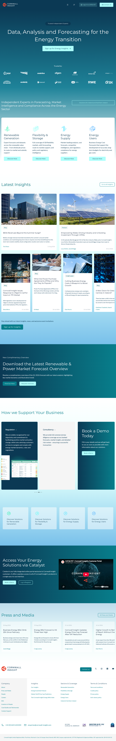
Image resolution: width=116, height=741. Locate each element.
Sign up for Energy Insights (56, 48)
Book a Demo (88, 453)
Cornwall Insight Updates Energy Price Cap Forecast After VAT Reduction (76, 632)
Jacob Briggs (6, 649)
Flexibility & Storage (66, 690)
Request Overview (27, 383)
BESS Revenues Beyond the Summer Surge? (22, 233)
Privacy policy (94, 694)
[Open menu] (67, 4)
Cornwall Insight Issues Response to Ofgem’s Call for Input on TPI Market (15, 293)
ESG (2, 701)
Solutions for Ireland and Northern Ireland (93, 103)
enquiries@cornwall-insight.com (39, 725)
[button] (34, 492)
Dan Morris (99, 649)
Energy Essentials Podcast (38, 690)
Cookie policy (94, 690)
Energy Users (64, 697)
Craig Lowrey (38, 649)
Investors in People (7, 704)
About (3, 687)
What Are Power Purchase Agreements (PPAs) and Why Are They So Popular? (46, 281)
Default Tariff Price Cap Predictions (41, 694)
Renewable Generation (67, 687)
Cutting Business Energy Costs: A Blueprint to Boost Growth (76, 283)
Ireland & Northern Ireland (68, 701)
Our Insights (34, 687)
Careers (3, 697)
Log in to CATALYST (89, 5)
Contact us (107, 5)
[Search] (74, 5)
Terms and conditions (96, 687)
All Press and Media (106, 615)
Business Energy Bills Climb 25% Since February (14, 631)
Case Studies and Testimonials (10, 707)
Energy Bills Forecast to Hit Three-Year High (45, 631)
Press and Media (6, 690)
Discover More (12, 159)
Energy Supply (65, 694)
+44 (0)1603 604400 (13, 725)
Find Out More (10, 383)
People (3, 694)
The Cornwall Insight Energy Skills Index (42, 697)
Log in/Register (26, 582)
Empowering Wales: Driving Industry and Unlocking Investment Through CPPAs (83, 234)
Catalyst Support (6, 711)
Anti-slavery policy (95, 697)
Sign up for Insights (12, 327)
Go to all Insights (107, 184)
